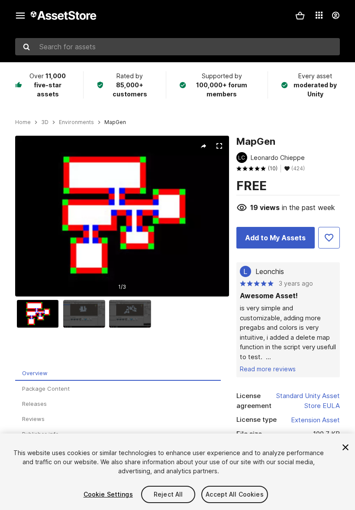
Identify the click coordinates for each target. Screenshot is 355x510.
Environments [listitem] (76, 122)
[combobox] (177, 46)
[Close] (345, 447)
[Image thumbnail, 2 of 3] (86, 314)
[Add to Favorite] (329, 238)
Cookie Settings (108, 494)
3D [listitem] (44, 122)
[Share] (203, 146)
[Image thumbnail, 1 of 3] (39, 314)
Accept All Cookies (235, 494)
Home (23, 122)
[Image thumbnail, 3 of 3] (132, 314)
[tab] (118, 373)
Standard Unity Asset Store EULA (308, 401)
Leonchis (269, 271)
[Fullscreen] (219, 146)
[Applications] (319, 15)
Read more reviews (268, 369)
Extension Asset (315, 420)
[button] (300, 15)
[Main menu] (20, 15)
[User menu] (335, 15)
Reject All (168, 494)
